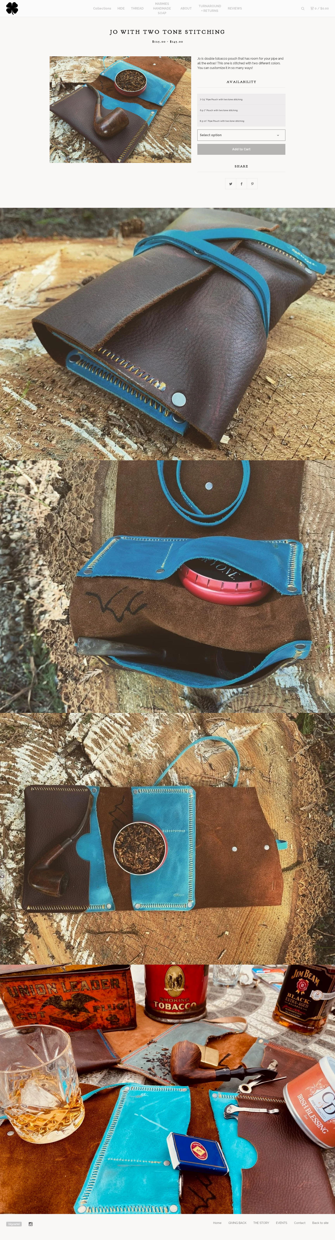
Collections (102, 8)
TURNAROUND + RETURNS (210, 8)
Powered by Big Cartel (14, 1224)
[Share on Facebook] (241, 183)
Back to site (320, 1223)
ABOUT (186, 8)
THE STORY (261, 1223)
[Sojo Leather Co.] (26, 8)
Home (217, 1223)
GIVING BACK (237, 1223)
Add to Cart (241, 149)
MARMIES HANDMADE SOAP (162, 8)
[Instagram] (30, 1224)
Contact (299, 1223)
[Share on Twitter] (230, 183)
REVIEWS (235, 8)
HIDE (121, 8)
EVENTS (281, 1223)
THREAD (137, 8)
